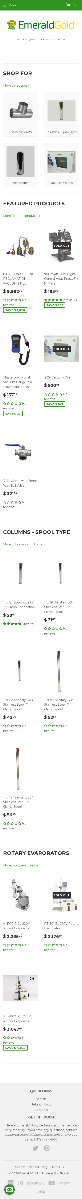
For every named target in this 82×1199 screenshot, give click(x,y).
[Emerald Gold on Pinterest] (47, 1150)
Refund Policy (41, 1104)
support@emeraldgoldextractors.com (32, 1135)
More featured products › (21, 216)
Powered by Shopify (56, 1173)
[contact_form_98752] (9, 1189)
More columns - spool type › (23, 544)
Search (41, 1099)
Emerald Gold (28, 1173)
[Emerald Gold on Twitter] (35, 1150)
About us (41, 1110)
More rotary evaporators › (21, 865)
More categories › (16, 85)
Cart (75, 5)
